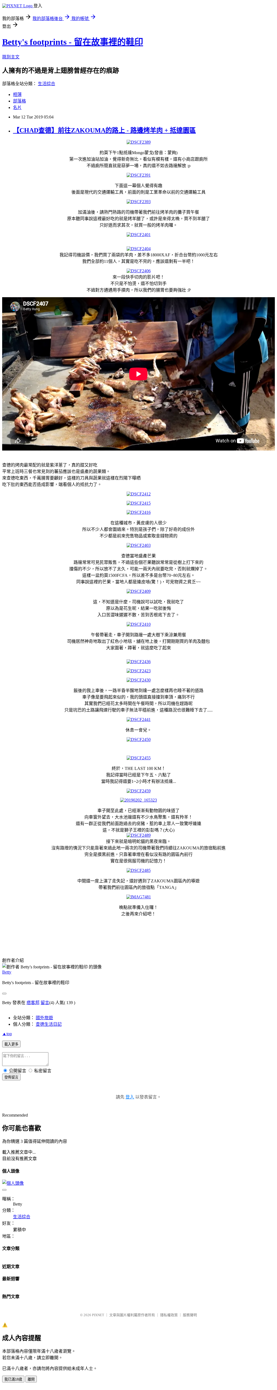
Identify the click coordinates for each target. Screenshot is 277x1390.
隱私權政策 (169, 1315)
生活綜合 (46, 83)
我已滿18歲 (13, 1379)
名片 (17, 107)
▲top (7, 1033)
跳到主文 (10, 57)
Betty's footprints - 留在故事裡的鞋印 (72, 42)
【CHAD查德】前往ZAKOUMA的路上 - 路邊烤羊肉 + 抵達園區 (104, 130)
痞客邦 (33, 1002)
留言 (45, 1002)
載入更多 (11, 1044)
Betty (6, 972)
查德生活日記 (49, 1024)
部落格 (19, 101)
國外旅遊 (44, 1017)
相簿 (17, 94)
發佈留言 (11, 1077)
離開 (31, 1379)
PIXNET (98, 1315)
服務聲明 (190, 1315)
